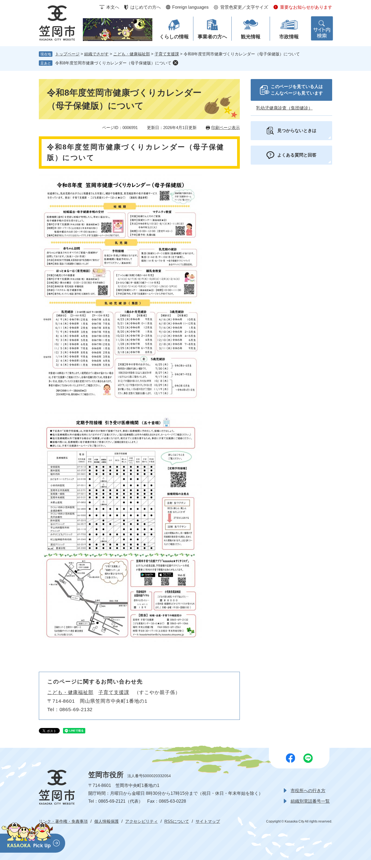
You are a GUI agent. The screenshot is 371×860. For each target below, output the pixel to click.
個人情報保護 (106, 821)
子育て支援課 (167, 54)
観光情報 (250, 36)
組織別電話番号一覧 (310, 801)
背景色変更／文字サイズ (244, 7)
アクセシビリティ (141, 821)
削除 (175, 62)
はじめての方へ (145, 7)
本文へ (112, 7)
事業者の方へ (212, 36)
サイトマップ (208, 821)
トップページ (67, 54)
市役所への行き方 (308, 790)
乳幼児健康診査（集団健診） (284, 108)
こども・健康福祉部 (131, 54)
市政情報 (289, 36)
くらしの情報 (174, 36)
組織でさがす (96, 54)
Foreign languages (190, 7)
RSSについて (176, 821)
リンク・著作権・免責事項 (63, 821)
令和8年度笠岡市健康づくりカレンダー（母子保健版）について (113, 63)
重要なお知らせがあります (306, 7)
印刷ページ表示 (225, 127)
